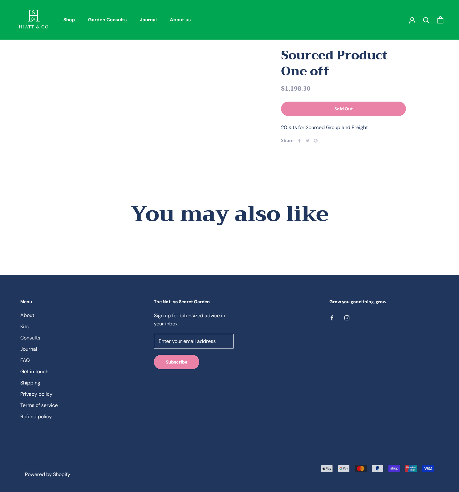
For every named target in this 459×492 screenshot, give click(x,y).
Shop (69, 20)
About (27, 315)
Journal (148, 20)
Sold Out (343, 109)
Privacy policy (36, 394)
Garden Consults (107, 20)
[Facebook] (299, 141)
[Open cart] (440, 19)
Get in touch (34, 371)
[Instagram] (346, 318)
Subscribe (176, 362)
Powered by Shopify (47, 474)
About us (180, 20)
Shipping (30, 382)
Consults (30, 337)
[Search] (426, 20)
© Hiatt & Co (38, 465)
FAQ (25, 360)
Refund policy (36, 416)
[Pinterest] (316, 141)
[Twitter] (307, 141)
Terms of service (39, 405)
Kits (24, 326)
